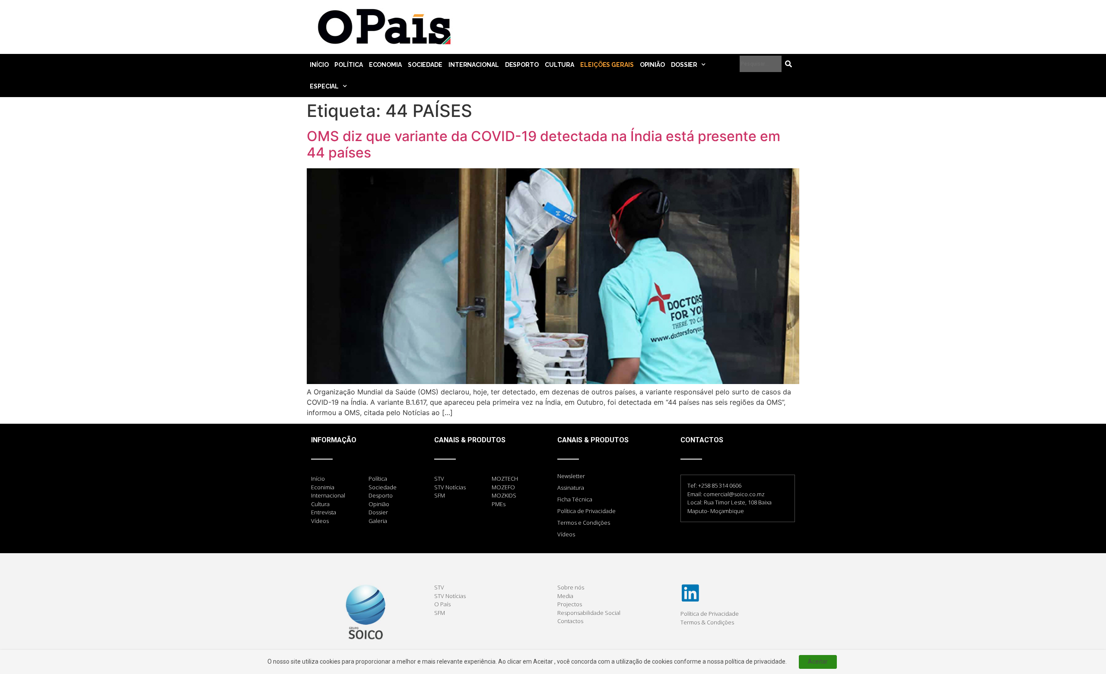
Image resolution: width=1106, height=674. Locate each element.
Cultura (559, 64)
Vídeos (566, 534)
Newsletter (571, 476)
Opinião (652, 64)
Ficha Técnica (574, 499)
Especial (324, 86)
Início (319, 64)
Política (348, 64)
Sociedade (425, 64)
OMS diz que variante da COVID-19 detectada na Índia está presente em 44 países (543, 144)
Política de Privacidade (586, 511)
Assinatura (570, 487)
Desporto (522, 64)
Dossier (684, 64)
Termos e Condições (583, 522)
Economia (385, 64)
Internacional (473, 64)
